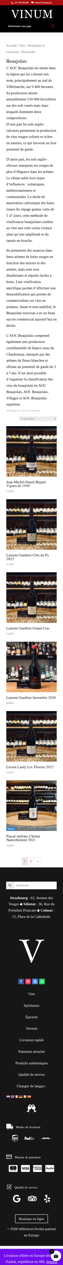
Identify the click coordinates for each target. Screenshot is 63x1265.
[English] (12, 1096)
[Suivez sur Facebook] (21, 981)
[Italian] (25, 1096)
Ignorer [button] (51, 1262)
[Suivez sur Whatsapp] (42, 981)
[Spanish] (29, 1096)
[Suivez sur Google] (35, 981)
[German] (21, 1096)
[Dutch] (8, 1096)
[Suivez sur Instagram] (28, 981)
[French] (17, 1096)
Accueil (11, 45)
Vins (22, 45)
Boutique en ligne (31, 1219)
